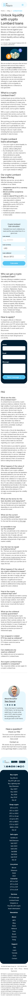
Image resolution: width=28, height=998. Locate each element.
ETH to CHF (14, 887)
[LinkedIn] (7, 705)
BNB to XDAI (14, 827)
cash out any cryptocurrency (12, 557)
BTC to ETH (14, 808)
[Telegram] (9, 705)
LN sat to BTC (14, 819)
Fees (14, 931)
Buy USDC (14, 792)
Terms (15, 968)
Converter (14, 879)
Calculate (14, 263)
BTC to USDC (14, 813)
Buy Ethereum (14, 786)
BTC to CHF (14, 881)
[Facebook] (14, 767)
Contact (14, 958)
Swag (14, 939)
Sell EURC (14, 849)
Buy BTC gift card (14, 781)
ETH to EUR (14, 890)
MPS (14, 920)
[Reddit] (21, 767)
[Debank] (11, 705)
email (24, 747)
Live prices (14, 864)
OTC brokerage (14, 897)
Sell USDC (14, 846)
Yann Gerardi (12, 43)
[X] (5, 705)
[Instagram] (16, 767)
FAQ (14, 947)
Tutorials (14, 953)
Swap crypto (14, 804)
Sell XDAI (14, 854)
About (14, 917)
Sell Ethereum (14, 840)
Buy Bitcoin (14, 778)
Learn (14, 950)
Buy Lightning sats (14, 783)
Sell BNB (14, 851)
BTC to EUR (14, 884)
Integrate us (14, 903)
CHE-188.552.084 (22, 966)
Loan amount (6, 236)
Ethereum (14, 870)
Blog (8, 11)
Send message (13, 377)
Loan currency (7, 244)
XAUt (14, 876)
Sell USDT (14, 843)
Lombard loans (14, 900)
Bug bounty (14, 971)
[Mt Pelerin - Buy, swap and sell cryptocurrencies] (7, 5)
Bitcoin (14, 868)
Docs (14, 956)
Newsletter (14, 912)
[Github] (23, 767)
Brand (14, 934)
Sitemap (26, 968)
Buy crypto (14, 775)
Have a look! (14, 739)
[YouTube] (19, 767)
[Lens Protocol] (14, 705)
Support (14, 944)
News (14, 926)
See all (14, 800)
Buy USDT (14, 789)
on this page (22, 521)
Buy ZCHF (14, 797)
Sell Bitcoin (14, 838)
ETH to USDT (14, 824)
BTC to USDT (14, 811)
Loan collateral (7, 253)
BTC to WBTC (14, 822)
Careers (14, 937)
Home (3, 11)
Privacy (20, 968)
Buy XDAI (14, 794)
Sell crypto (14, 834)
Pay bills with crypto (14, 906)
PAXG (14, 873)
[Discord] (9, 767)
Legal (11, 968)
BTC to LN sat (14, 816)
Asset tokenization (14, 908)
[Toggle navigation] (23, 4)
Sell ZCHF (14, 857)
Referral (14, 928)
